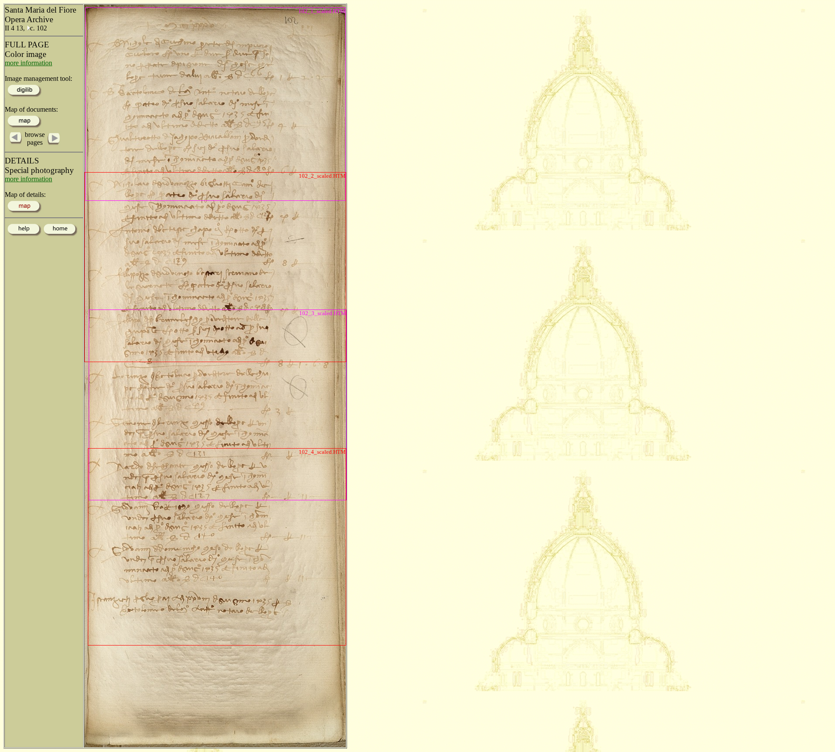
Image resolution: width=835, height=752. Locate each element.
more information (28, 63)
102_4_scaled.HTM (322, 452)
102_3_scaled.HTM (322, 313)
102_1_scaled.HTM (321, 11)
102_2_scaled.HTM (322, 176)
